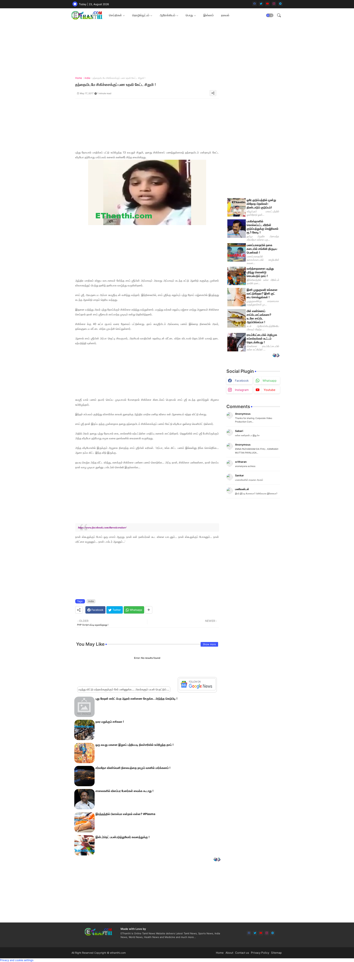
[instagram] (274, 3)
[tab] (117, 15)
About (229, 952)
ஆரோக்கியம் (167, 15)
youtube (269, 390)
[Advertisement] (175, 48)
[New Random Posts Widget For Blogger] (217, 859)
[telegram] (280, 3)
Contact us (242, 952)
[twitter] (261, 3)
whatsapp (270, 380)
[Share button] (148, 610)
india (87, 77)
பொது (189, 15)
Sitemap (276, 952)
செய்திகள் (115, 15)
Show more (209, 644)
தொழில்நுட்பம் (140, 15)
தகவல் (225, 15)
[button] (269, 15)
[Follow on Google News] (197, 689)
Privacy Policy (260, 952)
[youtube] (267, 3)
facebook (242, 380)
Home (78, 77)
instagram (242, 390)
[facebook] (254, 3)
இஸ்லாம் (208, 15)
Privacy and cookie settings (16, 960)
